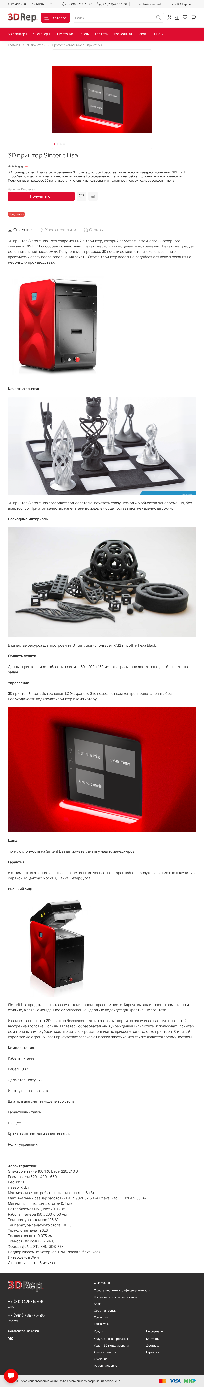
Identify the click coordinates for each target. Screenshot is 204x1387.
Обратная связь (105, 1310)
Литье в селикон (105, 1352)
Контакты (37, 4)
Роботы (143, 34)
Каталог (59, 17)
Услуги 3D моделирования (112, 1345)
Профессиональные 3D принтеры (77, 45)
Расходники (123, 34)
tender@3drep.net (149, 4)
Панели (84, 34)
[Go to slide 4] (64, 144)
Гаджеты (101, 34)
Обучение (100, 1359)
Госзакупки (101, 1324)
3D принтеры (17, 34)
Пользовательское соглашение (115, 1297)
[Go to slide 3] (61, 144)
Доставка (152, 1345)
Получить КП (41, 196)
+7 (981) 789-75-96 (79, 4)
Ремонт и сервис (105, 1365)
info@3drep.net (182, 4)
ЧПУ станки (64, 34)
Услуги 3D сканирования (111, 1339)
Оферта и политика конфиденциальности (122, 1290)
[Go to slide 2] (57, 144)
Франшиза (101, 1317)
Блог (97, 1304)
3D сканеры (41, 34)
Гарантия (152, 1352)
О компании (17, 4)
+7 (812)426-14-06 (115, 4)
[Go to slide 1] (54, 144)
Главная (14, 45)
